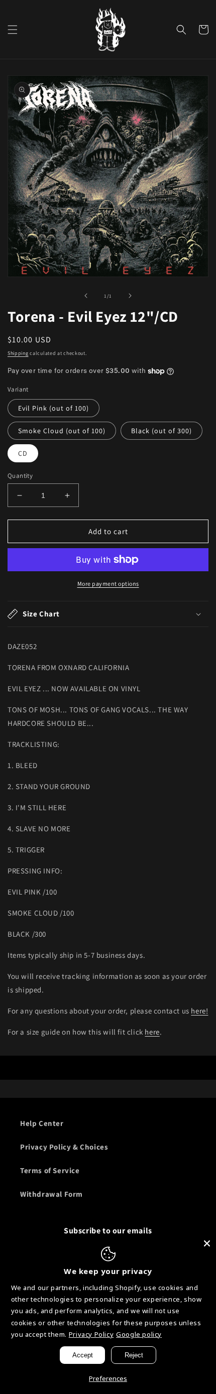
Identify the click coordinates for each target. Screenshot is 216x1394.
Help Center (42, 1123)
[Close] (207, 1243)
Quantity (20, 475)
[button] (13, 30)
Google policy (139, 1334)
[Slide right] (130, 296)
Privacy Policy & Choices (64, 1147)
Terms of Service (50, 1170)
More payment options (108, 583)
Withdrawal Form (51, 1194)
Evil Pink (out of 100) (53, 408)
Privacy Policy (91, 1334)
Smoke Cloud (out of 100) (61, 430)
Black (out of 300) (161, 430)
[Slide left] (86, 296)
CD (23, 453)
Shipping (18, 353)
